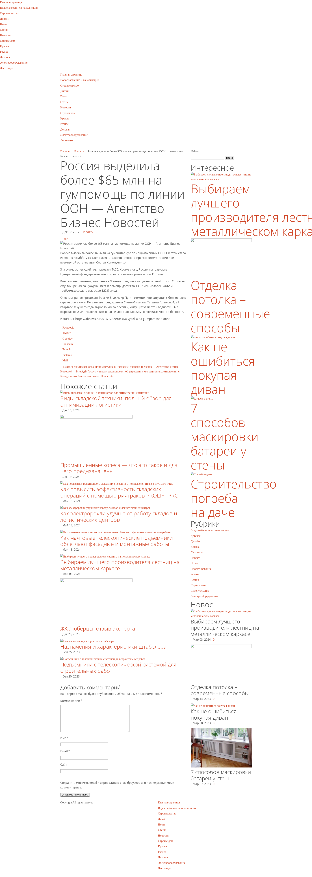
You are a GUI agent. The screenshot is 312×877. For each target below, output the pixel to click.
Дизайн (4, 18)
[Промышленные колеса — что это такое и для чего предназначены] (96, 417)
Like (65, 238)
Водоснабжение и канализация (19, 7)
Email (65, 751)
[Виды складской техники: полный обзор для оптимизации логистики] (104, 392)
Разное (4, 51)
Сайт (63, 765)
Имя (64, 738)
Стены (4, 29)
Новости (5, 35)
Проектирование (201, 568)
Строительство (9, 13)
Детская (5, 57)
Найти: (195, 151)
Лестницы (6, 68)
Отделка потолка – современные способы (230, 306)
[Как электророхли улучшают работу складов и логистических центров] (105, 507)
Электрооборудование (13, 62)
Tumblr (66, 349)
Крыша (4, 46)
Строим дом (7, 40)
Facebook (68, 327)
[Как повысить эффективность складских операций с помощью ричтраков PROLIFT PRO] (116, 483)
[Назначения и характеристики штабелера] (87, 641)
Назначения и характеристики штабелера (113, 646)
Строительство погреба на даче (234, 497)
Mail (65, 360)
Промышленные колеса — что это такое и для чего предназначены (118, 468)
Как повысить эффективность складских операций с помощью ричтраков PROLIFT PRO (119, 492)
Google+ (67, 338)
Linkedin (67, 344)
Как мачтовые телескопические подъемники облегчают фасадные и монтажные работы (116, 541)
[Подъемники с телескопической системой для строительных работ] (102, 659)
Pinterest (67, 355)
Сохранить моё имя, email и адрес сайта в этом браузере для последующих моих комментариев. (117, 785)
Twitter (66, 332)
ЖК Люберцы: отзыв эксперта (97, 628)
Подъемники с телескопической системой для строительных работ (118, 667)
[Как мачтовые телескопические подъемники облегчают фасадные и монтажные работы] (115, 532)
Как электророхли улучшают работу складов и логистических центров (118, 516)
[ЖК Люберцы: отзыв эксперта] (96, 581)
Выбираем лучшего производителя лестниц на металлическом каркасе (120, 565)
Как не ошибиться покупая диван (223, 368)
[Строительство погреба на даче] (201, 474)
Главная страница (11, 2)
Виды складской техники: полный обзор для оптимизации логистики (116, 401)
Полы (3, 24)
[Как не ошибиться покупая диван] (213, 337)
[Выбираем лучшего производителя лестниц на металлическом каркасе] (105, 556)
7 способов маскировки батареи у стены (225, 436)
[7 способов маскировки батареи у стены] (202, 398)
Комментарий (71, 701)
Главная (65, 151)
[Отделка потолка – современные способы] (221, 241)
